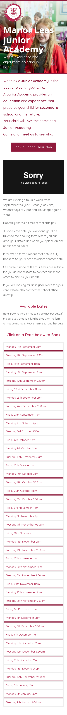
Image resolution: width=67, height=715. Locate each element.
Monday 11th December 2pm (23, 643)
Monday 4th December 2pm (23, 617)
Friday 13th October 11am (21, 465)
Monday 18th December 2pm (23, 668)
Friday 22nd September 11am (23, 389)
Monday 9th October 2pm (22, 448)
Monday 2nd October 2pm (22, 423)
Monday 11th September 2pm (23, 346)
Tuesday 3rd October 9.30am (23, 431)
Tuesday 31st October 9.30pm (24, 499)
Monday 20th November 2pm (24, 567)
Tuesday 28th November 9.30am (25, 600)
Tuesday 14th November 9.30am (25, 550)
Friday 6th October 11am (20, 440)
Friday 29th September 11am (23, 414)
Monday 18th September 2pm (24, 372)
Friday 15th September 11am (23, 363)
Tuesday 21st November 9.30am (25, 575)
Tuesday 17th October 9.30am (24, 482)
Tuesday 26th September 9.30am (26, 406)
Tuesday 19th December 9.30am (25, 676)
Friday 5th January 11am (20, 685)
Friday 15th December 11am (22, 660)
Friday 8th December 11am (22, 634)
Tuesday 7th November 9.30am (25, 524)
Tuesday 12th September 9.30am (25, 355)
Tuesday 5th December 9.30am (25, 626)
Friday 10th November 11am (22, 533)
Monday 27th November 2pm (24, 592)
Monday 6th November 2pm (23, 516)
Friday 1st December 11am (22, 609)
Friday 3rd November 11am (22, 507)
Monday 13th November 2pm (23, 541)
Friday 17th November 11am (22, 558)
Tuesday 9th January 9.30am (23, 702)
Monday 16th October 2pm (22, 473)
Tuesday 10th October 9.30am (24, 457)
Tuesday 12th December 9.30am (25, 651)
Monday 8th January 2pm (21, 693)
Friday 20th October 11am (21, 490)
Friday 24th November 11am (23, 584)
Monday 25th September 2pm (24, 397)
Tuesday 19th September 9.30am (25, 380)
